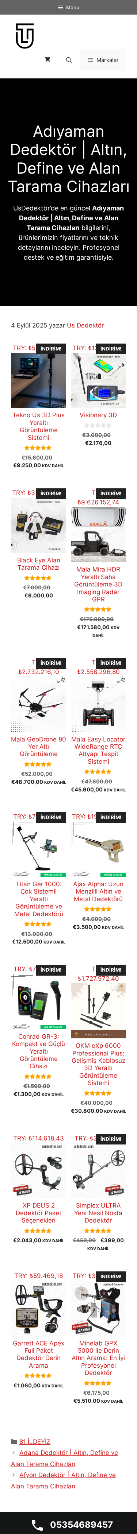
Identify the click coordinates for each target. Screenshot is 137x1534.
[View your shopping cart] (47, 60)
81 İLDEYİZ (34, 1441)
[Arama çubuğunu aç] (68, 60)
